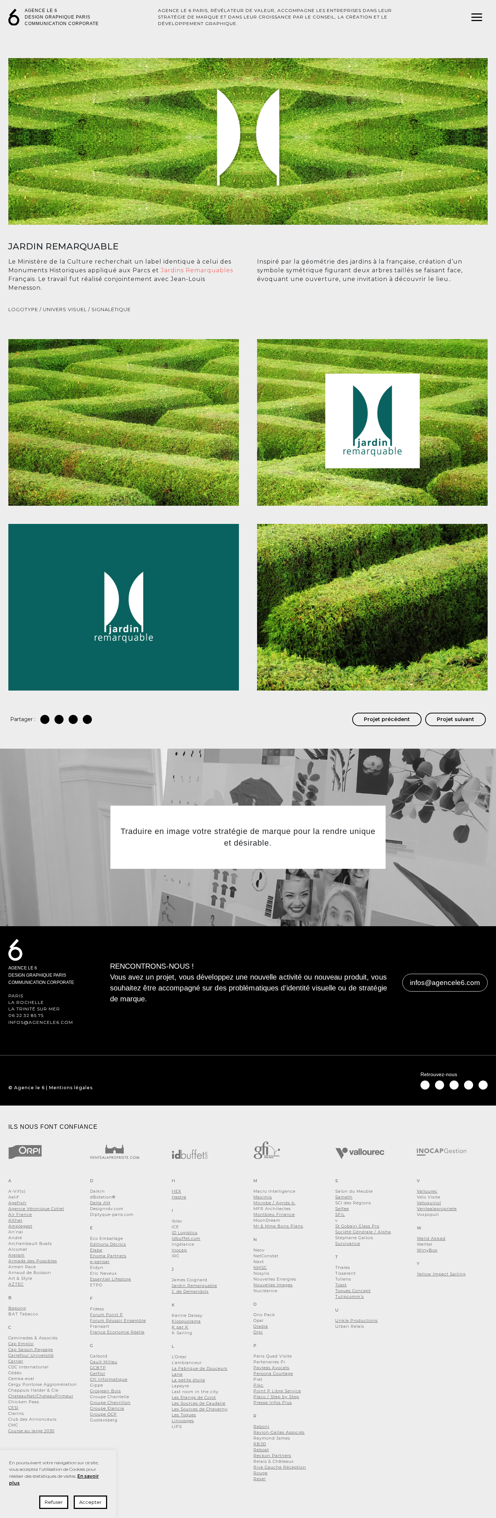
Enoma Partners (108, 1255)
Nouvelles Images (273, 1284)
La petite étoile (188, 1380)
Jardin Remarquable (194, 1285)
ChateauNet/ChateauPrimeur (40, 1396)
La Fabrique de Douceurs (199, 1368)
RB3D (259, 1443)
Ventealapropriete (437, 1208)
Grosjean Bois (105, 1390)
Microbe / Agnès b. (274, 1202)
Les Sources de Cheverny (200, 1409)
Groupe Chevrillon (110, 1402)
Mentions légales (71, 1087)
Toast (341, 1284)
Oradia (260, 1326)
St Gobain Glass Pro (357, 1226)
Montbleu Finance (274, 1214)
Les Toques (184, 1414)
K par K (180, 1327)
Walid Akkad (431, 1238)
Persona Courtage (273, 1373)
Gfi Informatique (108, 1379)
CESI (13, 1407)
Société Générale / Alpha (363, 1231)
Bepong (17, 1308)
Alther (15, 1220)
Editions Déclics (108, 1244)
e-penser (100, 1261)
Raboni (261, 1426)
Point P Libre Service (277, 1390)
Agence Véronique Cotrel (36, 1208)
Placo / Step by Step (276, 1396)
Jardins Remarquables (197, 270)
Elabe (96, 1250)
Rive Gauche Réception (279, 1467)
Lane (177, 1374)
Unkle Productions (356, 1320)
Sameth (344, 1197)
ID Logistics (185, 1232)
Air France (20, 1214)
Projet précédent (387, 719)
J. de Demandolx (190, 1291)
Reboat (261, 1449)
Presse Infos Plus (272, 1402)
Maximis (262, 1197)
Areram (16, 1255)
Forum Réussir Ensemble (118, 1320)
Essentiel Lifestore (110, 1279)
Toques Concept (353, 1290)
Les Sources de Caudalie (198, 1403)
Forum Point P (106, 1314)
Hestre (179, 1197)
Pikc (258, 1385)
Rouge (260, 1473)
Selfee (342, 1208)
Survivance (347, 1243)
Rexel (259, 1478)
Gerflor (97, 1373)
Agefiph (17, 1202)
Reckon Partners (272, 1455)
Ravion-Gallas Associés (279, 1432)
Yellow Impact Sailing (441, 1274)
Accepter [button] (90, 1502)
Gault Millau (103, 1361)
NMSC (260, 1267)
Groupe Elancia (107, 1408)
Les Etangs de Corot (194, 1397)
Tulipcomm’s (349, 1296)
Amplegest (20, 1226)
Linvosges (183, 1420)
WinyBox (427, 1250)
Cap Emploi (21, 1343)
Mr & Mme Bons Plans (278, 1226)
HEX (176, 1191)
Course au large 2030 (31, 1430)
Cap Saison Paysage (30, 1349)
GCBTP (98, 1367)
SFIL (340, 1214)
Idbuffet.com (186, 1238)
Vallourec (427, 1191)
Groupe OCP (103, 1414)
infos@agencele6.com (40, 1022)
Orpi (258, 1332)
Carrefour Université (31, 1355)
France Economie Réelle (117, 1332)
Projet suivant (455, 719)
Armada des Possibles (32, 1260)
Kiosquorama (186, 1321)
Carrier (15, 1361)
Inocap (179, 1250)
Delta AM (100, 1202)
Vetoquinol (429, 1202)
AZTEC (16, 1284)
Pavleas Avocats (271, 1367)
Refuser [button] (54, 1502)
